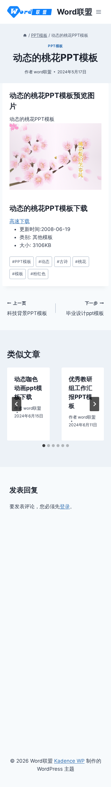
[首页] (25, 35)
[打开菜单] (98, 11)
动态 (43, 261)
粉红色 (38, 273)
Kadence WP (69, 761)
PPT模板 (55, 46)
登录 (65, 506)
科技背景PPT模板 (27, 308)
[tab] (43, 445)
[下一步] (94, 404)
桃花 (80, 261)
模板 (17, 273)
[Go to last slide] (16, 404)
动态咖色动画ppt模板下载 (28, 388)
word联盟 (43, 71)
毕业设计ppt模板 (85, 308)
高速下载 (19, 221)
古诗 (62, 261)
